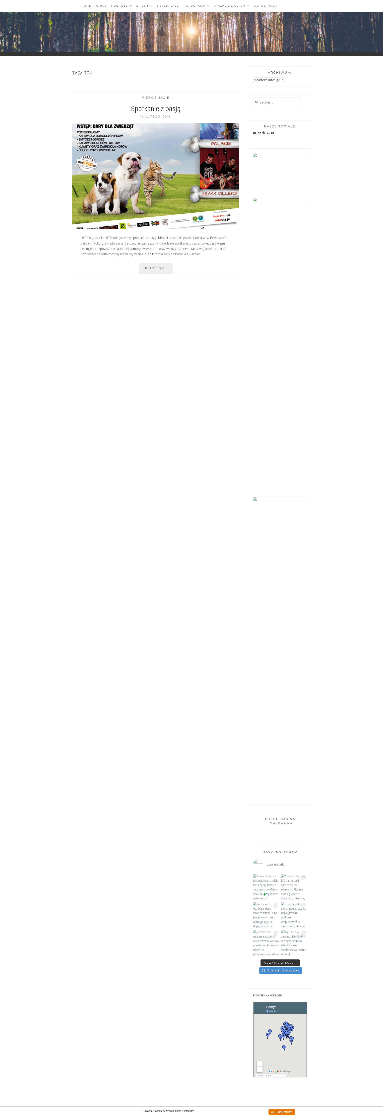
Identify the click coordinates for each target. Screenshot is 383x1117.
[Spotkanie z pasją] (155, 228)
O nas (101, 5)
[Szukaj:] (276, 102)
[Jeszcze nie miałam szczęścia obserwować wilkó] (266, 943)
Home (86, 5)
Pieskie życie (156, 98)
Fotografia (194, 5)
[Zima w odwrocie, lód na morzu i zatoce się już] (294, 887)
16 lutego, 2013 (155, 116)
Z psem (142, 5)
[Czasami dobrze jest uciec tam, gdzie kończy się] (266, 887)
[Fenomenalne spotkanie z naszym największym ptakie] (294, 915)
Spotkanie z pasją (156, 109)
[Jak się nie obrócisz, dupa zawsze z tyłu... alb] (266, 915)
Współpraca (265, 5)
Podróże (119, 5)
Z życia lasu (168, 5)
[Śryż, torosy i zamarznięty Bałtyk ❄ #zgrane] (294, 943)
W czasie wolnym (230, 5)
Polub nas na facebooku (280, 821)
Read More (159, 270)
